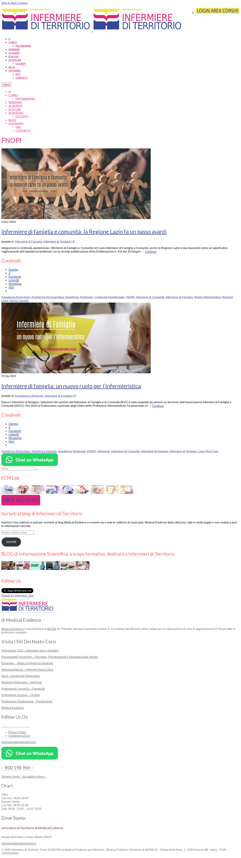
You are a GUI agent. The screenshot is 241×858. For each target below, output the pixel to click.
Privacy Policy (17, 732)
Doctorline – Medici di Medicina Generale (27, 663)
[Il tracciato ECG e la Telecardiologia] (68, 492)
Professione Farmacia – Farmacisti (23, 688)
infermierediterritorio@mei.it (18, 742)
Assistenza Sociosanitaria (47, 297)
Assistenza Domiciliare (15, 297)
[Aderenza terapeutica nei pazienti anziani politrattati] (97, 492)
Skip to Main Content (14, 3)
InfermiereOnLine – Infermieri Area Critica (27, 669)
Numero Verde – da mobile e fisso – (23, 776)
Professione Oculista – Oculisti (20, 695)
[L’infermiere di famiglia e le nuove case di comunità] (83, 492)
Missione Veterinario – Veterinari (21, 682)
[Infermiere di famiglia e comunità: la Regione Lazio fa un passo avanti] (76, 218)
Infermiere (103, 451)
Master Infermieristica (207, 297)
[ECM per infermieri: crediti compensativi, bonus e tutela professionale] (38, 568)
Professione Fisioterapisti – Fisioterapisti (26, 701)
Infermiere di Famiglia (28, 241)
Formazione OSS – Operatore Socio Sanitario (30, 650)
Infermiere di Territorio (57, 241)
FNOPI (130, 297)
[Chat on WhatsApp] (29, 464)
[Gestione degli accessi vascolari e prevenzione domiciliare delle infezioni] (127, 492)
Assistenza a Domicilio (29, 395)
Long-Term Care (208, 451)
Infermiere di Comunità (150, 297)
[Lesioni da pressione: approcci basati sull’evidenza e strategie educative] (8, 492)
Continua (150, 251)
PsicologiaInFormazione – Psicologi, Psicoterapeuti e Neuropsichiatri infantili (49, 656)
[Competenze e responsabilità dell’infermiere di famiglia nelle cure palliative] (53, 492)
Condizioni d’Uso (19, 735)
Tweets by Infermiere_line (17, 595)
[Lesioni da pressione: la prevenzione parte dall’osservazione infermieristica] (68, 568)
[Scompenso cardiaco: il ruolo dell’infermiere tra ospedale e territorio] (23, 568)
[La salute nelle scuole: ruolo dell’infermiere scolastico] (112, 492)
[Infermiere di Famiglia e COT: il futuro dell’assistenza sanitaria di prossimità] (83, 568)
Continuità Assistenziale (109, 297)
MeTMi (51, 628)
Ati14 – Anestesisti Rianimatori (20, 675)
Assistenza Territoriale (79, 297)
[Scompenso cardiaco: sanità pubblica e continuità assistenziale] (23, 492)
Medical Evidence (12, 628)
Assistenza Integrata (44, 451)
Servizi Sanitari (19, 300)
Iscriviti (11, 542)
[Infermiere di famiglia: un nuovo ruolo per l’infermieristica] (76, 372)
